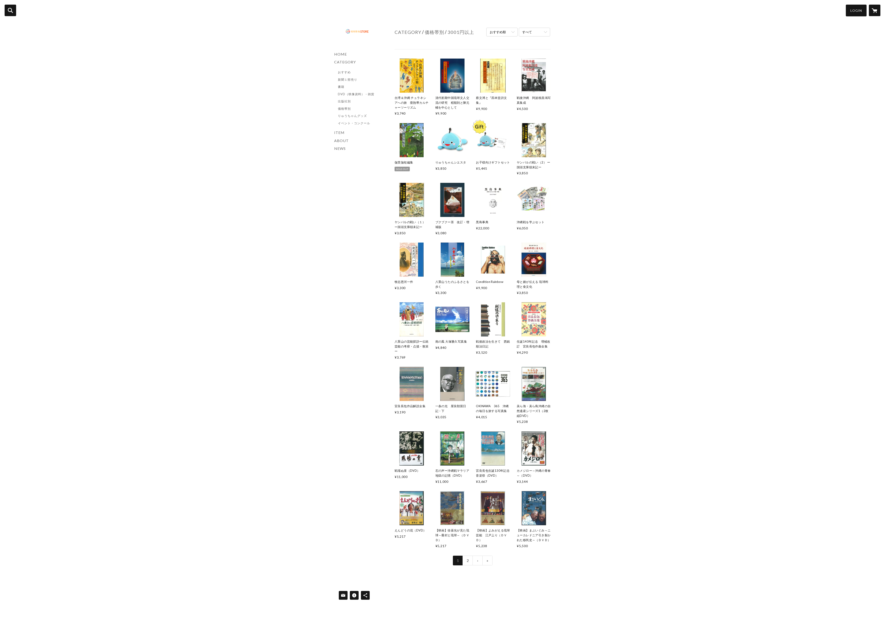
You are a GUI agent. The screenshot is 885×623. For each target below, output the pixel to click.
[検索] (10, 10)
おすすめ (344, 72)
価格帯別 (344, 108)
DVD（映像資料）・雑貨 (356, 94)
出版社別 (344, 101)
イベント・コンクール (354, 123)
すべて (527, 32)
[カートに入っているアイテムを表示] (874, 10)
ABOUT (341, 140)
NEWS (340, 148)
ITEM (339, 132)
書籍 (341, 87)
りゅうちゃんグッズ (352, 116)
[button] (856, 10)
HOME (340, 54)
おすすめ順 (498, 32)
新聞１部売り (347, 79)
